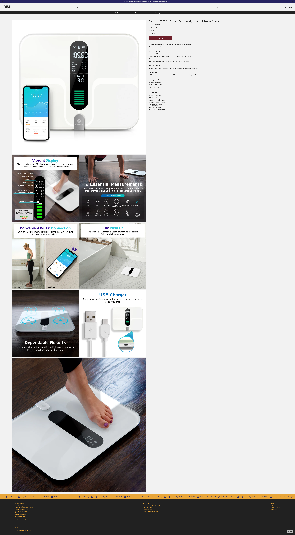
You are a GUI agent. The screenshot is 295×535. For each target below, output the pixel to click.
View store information (155, 47)
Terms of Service (275, 507)
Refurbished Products (21, 511)
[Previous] (2, 1)
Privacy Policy (274, 509)
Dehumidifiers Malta (20, 516)
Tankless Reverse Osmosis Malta (24, 520)
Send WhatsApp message (150, 511)
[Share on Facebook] (154, 51)
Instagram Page (147, 509)
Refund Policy (274, 506)
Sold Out (160, 38)
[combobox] (147, 7)
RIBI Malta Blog (19, 506)
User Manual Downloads (21, 509)
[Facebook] (15, 527)
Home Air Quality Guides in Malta (24, 507)
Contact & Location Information (152, 506)
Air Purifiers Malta (19, 518)
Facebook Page (147, 507)
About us (17, 513)
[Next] (292, 1)
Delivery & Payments (20, 514)
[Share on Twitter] (156, 51)
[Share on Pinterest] (159, 51)
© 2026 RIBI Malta (19, 530)
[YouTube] (17, 527)
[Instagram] (19, 527)
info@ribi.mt (28, 530)
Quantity (151, 30)
